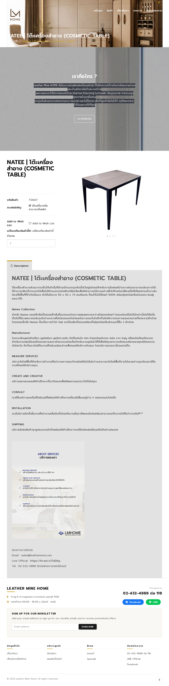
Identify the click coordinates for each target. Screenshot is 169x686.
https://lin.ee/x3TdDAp (45, 561)
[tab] (19, 265)
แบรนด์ (90, 653)
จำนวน (11, 236)
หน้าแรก (98, 10)
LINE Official (133, 659)
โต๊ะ (16, 41)
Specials (91, 659)
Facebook (135, 602)
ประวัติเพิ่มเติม (84, 119)
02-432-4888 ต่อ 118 (142, 591)
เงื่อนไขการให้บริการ (16, 659)
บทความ (137, 10)
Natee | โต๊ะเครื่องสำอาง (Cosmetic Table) (49, 41)
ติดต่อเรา (51, 653)
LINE (155, 602)
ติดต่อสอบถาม (154, 10)
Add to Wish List (42, 223)
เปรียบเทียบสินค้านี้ (42, 231)
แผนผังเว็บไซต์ (54, 659)
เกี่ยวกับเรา (123, 10)
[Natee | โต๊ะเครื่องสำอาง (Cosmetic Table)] (111, 200)
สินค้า (110, 10)
